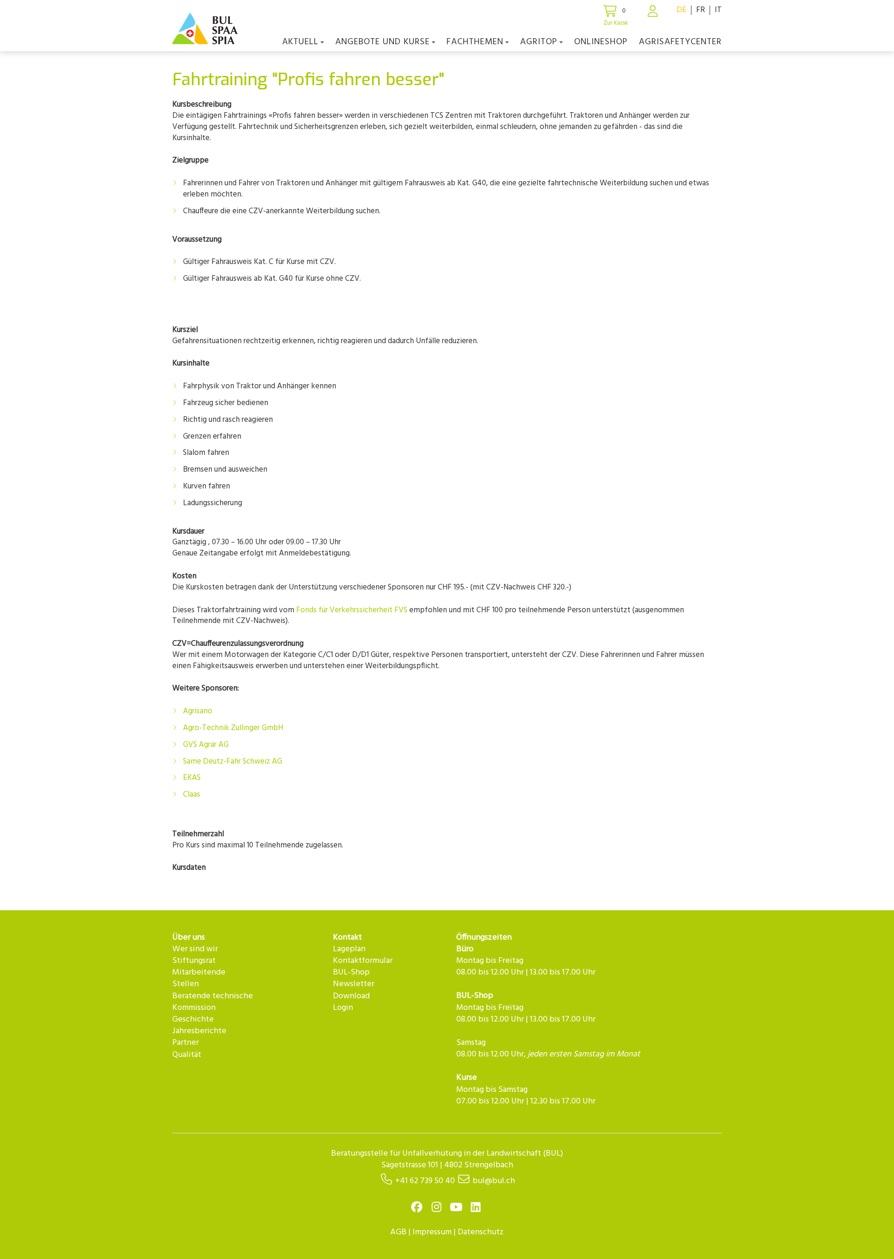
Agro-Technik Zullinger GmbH (233, 728)
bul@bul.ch (494, 1181)
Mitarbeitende (198, 972)
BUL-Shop (351, 972)
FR (700, 10)
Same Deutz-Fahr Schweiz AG (232, 761)
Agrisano (197, 711)
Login (343, 1008)
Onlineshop (601, 42)
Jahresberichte (199, 1031)
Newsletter (353, 984)
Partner (185, 1042)
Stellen (185, 984)
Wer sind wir (195, 949)
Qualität (186, 1055)
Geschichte (193, 1019)
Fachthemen (475, 42)
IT (718, 10)
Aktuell (300, 42)
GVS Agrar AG (206, 744)
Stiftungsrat (194, 961)
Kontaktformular (363, 961)
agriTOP (538, 42)
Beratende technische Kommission (212, 1002)
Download (351, 996)
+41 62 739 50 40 (425, 1181)
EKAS (192, 778)
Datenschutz (481, 1232)
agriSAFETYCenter (680, 42)
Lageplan (349, 949)
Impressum (432, 1232)
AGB (398, 1232)
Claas (191, 794)
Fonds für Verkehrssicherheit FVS (351, 610)
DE (681, 10)
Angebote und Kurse (382, 42)
